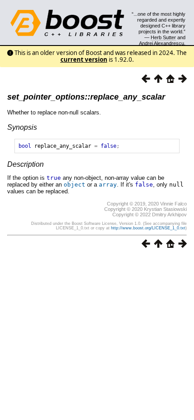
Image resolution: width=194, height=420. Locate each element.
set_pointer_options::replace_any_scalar (86, 96)
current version (83, 59)
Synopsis (22, 127)
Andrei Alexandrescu (161, 43)
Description (25, 164)
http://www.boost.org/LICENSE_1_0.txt (148, 228)
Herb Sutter (163, 37)
